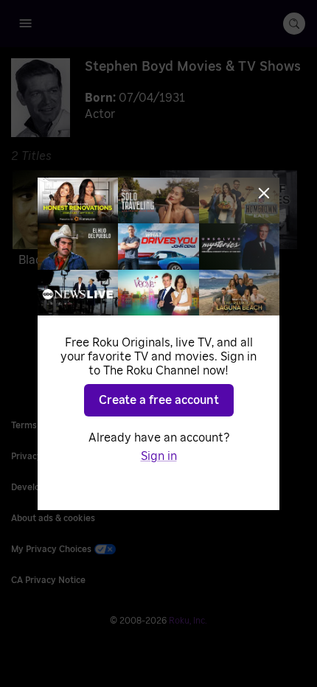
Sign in (159, 456)
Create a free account (159, 400)
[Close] (264, 193)
